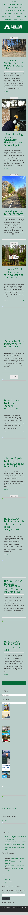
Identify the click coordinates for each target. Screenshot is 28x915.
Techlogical (16, 908)
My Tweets (4, 820)
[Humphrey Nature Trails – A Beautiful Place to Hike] (14, 48)
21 (23, 300)
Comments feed (8, 881)
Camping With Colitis (9, 839)
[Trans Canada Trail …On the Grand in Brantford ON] (14, 388)
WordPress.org (8, 882)
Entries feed (7, 879)
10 (23, 431)
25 (23, 168)
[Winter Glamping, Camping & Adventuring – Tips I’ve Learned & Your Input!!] (14, 115)
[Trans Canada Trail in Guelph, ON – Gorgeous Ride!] (14, 629)
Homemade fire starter (14, 857)
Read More (6, 91)
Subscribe (6, 898)
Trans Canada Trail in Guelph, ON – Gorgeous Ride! (12, 645)
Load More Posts (14, 683)
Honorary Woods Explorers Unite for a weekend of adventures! (13, 273)
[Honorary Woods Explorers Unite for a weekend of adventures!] (14, 255)
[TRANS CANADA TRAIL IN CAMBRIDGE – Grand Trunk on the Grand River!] (14, 568)
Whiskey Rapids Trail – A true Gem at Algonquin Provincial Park (14, 462)
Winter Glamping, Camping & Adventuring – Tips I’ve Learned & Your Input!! (13, 140)
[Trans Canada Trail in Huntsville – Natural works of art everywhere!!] (14, 506)
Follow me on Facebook (10, 808)
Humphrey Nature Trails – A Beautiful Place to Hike (13, 64)
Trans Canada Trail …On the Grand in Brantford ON (11, 404)
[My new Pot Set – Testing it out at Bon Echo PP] (14, 322)
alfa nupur (7, 862)
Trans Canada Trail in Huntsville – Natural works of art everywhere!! (14, 524)
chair (6, 857)
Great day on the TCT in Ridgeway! (14, 212)
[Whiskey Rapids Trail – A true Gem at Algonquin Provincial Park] (14, 446)
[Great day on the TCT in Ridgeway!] (14, 192)
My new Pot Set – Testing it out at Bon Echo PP (14, 344)
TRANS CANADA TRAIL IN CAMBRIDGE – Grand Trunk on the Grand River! (13, 586)
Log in (6, 877)
